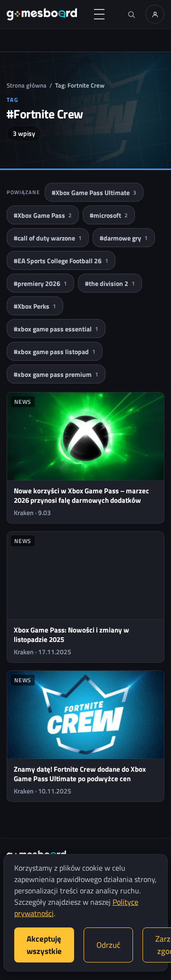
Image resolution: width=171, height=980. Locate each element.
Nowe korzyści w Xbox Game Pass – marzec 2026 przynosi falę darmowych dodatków (81, 495)
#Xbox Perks (35, 306)
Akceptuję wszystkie (44, 945)
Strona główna (27, 85)
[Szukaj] (131, 14)
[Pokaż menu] (99, 14)
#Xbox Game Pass (43, 215)
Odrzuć (108, 945)
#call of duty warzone (48, 238)
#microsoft (109, 215)
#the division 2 (110, 283)
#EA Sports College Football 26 (61, 261)
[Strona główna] (42, 14)
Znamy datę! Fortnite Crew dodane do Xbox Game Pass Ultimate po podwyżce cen (80, 774)
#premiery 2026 (40, 283)
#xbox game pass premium (56, 374)
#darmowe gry (124, 238)
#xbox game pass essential (56, 329)
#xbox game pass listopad (54, 351)
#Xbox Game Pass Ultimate (94, 192)
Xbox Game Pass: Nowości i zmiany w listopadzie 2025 (71, 634)
